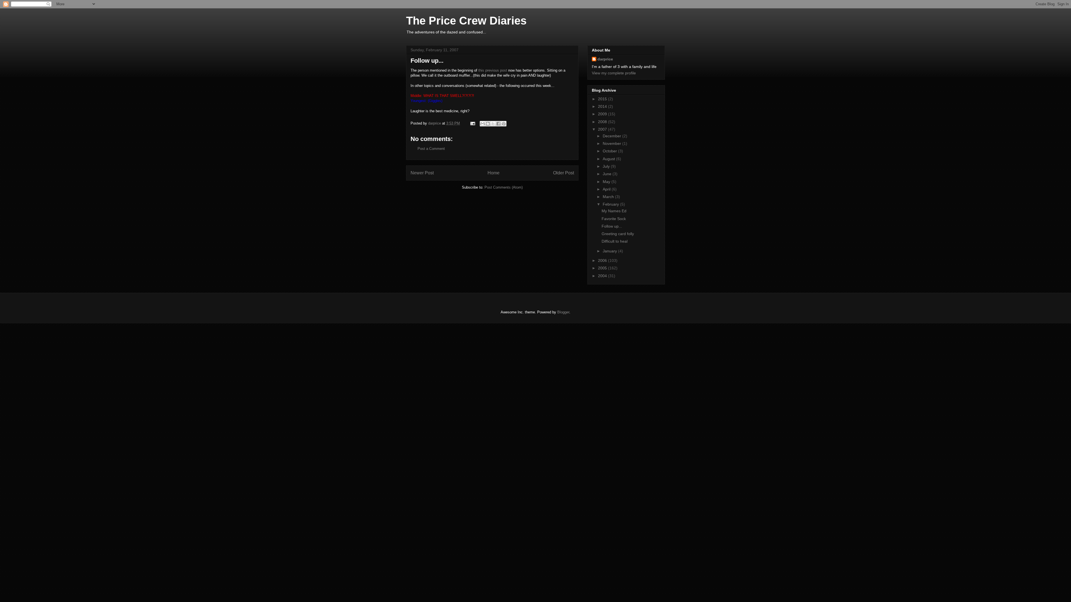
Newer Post (422, 172)
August (609, 159)
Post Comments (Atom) (503, 187)
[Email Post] (472, 123)
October (610, 151)
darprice (605, 59)
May (607, 181)
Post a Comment (431, 149)
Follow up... (612, 226)
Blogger (563, 312)
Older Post (563, 172)
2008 (603, 122)
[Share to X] (493, 123)
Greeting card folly (618, 233)
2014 (603, 106)
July (607, 166)
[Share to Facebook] (498, 123)
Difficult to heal (615, 241)
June (607, 174)
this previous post (492, 70)
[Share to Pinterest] (503, 123)
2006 (603, 260)
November (612, 143)
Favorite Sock (614, 218)
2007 (603, 129)
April (607, 189)
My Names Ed (614, 211)
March (609, 196)
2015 (603, 99)
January (610, 251)
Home (494, 172)
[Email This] (482, 123)
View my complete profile (614, 73)
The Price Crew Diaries (466, 20)
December (612, 136)
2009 (603, 114)
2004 (603, 276)
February (611, 204)
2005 (603, 268)
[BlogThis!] (488, 123)
